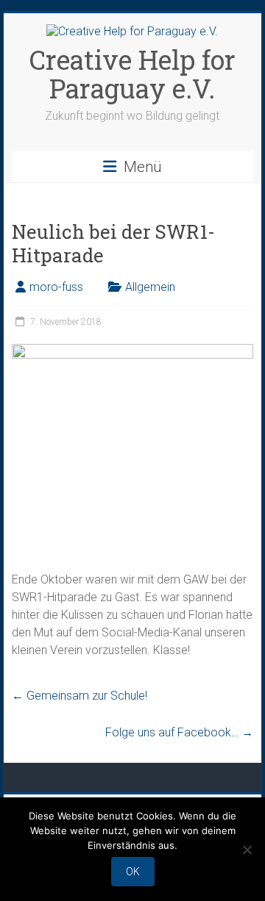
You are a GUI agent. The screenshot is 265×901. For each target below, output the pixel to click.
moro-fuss (56, 287)
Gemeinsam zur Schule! (79, 696)
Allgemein (150, 287)
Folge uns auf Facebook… (179, 732)
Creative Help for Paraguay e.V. (132, 74)
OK (133, 871)
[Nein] (246, 849)
